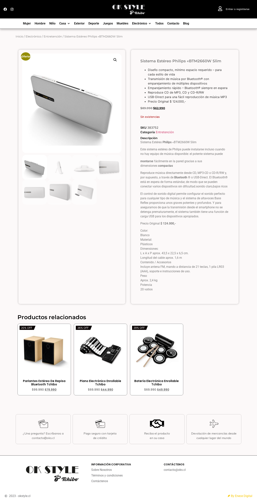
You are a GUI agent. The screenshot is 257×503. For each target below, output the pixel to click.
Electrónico (33, 36)
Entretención (53, 36)
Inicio (19, 36)
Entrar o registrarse (237, 9)
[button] (115, 59)
